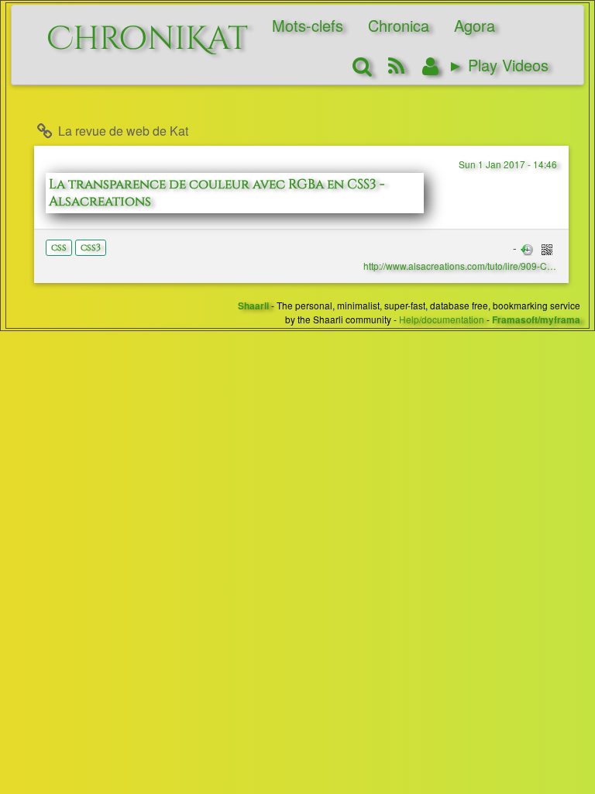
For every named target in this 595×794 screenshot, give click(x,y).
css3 (91, 247)
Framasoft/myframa (536, 319)
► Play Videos (498, 65)
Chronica (398, 25)
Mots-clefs (307, 25)
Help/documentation (441, 319)
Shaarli (253, 305)
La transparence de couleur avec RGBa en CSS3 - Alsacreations (216, 193)
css (59, 247)
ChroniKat (147, 30)
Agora (474, 25)
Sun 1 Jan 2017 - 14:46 (508, 164)
